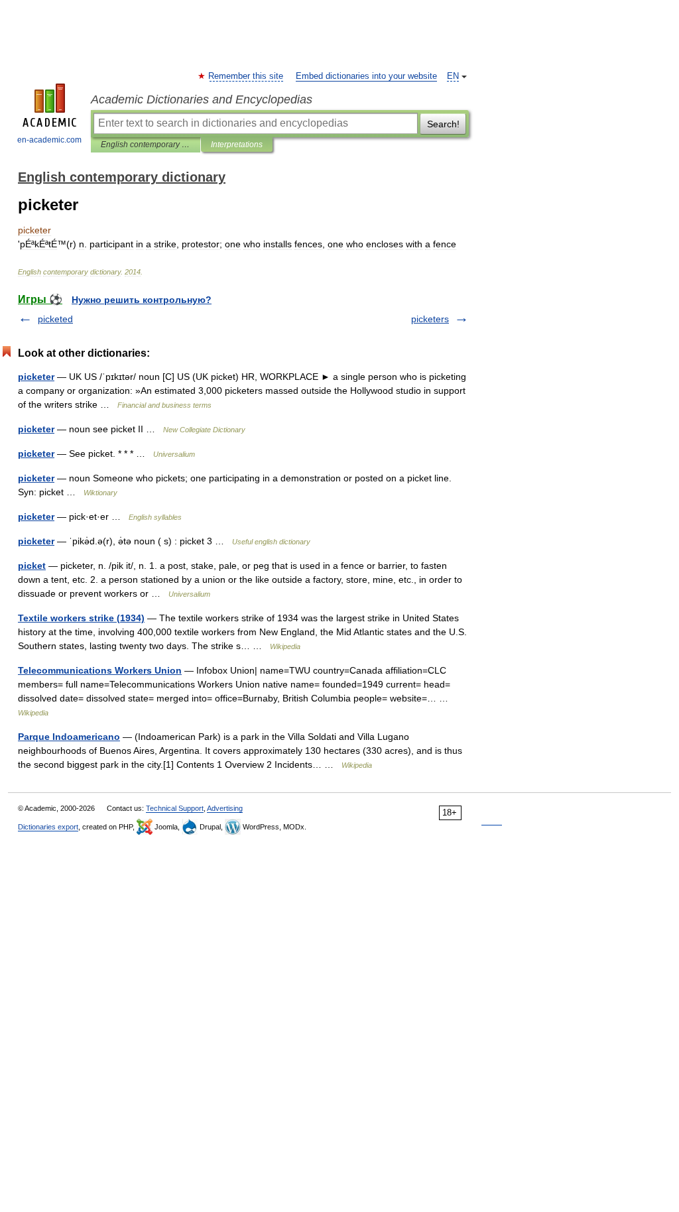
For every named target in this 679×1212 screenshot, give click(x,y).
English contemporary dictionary (145, 144)
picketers (430, 319)
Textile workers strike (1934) (81, 618)
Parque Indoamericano (69, 736)
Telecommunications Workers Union (100, 670)
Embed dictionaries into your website (366, 76)
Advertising (225, 808)
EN (453, 76)
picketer (36, 376)
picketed (55, 319)
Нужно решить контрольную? (142, 299)
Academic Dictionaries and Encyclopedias (201, 99)
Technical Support (175, 808)
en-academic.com (49, 140)
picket (32, 565)
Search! (443, 124)
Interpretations (237, 144)
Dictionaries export (48, 827)
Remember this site (246, 76)
